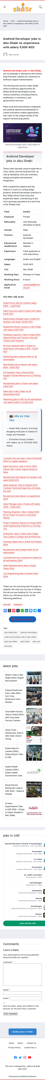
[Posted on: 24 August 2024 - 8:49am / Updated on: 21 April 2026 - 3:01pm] (23, 55)
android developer (28, 632)
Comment (8, 962)
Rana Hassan (14, 55)
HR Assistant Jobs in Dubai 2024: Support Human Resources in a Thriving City (22, 375)
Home (5, 21)
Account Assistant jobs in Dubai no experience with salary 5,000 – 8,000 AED (20, 348)
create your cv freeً (22, 1031)
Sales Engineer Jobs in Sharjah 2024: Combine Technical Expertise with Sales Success (21, 488)
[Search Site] (40, 7)
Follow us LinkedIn (24, 619)
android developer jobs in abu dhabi (20, 637)
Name (6, 990)
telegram (18, 604)
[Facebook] (16, 1058)
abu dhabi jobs (10, 632)
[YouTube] (30, 1058)
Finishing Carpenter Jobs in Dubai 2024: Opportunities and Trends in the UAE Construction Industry (22, 337)
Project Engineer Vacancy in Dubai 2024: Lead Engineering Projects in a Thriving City (22, 526)
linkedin (7, 604)
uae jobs (8, 646)
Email (6, 998)
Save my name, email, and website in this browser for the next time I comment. (21, 1007)
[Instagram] (25, 1058)
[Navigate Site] (5, 7)
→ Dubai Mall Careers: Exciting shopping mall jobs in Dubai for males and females (22, 431)
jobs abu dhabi (10, 641)
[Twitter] (20, 1058)
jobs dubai (25, 641)
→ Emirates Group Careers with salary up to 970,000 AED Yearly (22, 442)
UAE (12, 21)
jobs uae (36, 641)
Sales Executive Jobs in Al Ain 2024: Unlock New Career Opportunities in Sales (20, 469)
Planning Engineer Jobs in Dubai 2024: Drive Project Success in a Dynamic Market (21, 515)
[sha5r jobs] (22, 7)
